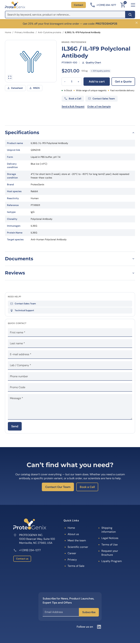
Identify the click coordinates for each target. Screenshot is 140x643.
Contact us (22, 558)
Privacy (72, 559)
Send (14, 426)
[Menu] (133, 5)
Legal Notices (109, 538)
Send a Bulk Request (73, 106)
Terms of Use (109, 544)
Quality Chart (93, 62)
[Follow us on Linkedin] (99, 626)
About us (73, 534)
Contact (78, 4)
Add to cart (97, 81)
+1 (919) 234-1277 (30, 550)
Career (72, 553)
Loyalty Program (111, 561)
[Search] (130, 14)
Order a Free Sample (99, 106)
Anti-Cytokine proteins (49, 32)
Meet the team (77, 540)
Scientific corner (78, 547)
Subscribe (88, 612)
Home (8, 32)
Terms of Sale (76, 566)
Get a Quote (123, 81)
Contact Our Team (58, 487)
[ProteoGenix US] (15, 5)
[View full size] (10, 77)
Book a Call (87, 487)
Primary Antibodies (24, 32)
